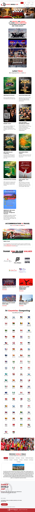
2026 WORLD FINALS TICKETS (23, 153)
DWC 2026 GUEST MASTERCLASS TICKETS (24, 123)
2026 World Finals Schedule (10, 179)
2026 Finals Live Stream (9, 95)
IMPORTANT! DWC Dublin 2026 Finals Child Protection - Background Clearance (9, 212)
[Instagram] (29, 1)
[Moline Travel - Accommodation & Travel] (17, 234)
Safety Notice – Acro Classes (23, 180)
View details (4, 289)
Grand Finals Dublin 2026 (24, 95)
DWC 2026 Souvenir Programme (8, 153)
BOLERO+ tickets (7, 123)
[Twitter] (32, 1)
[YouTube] (33, 1)
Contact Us (4, 504)
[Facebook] (27, 1)
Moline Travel (7, 241)
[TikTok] (30, 1)
